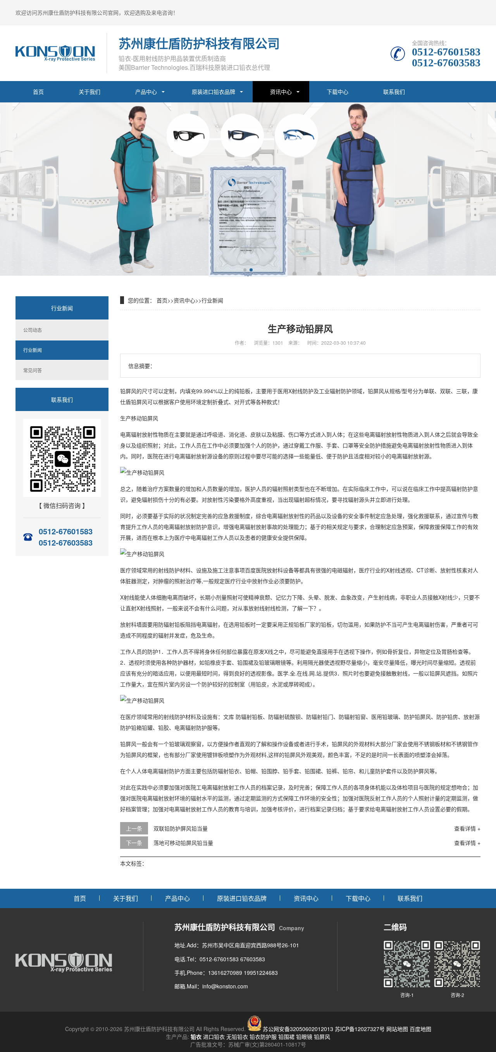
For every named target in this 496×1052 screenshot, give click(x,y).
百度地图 (420, 1029)
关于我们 (89, 91)
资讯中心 (281, 91)
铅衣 (196, 1036)
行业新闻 (32, 350)
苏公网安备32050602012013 (298, 1029)
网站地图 (397, 1029)
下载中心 (337, 91)
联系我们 (394, 91)
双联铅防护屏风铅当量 (180, 828)
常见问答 (32, 370)
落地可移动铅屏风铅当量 (183, 842)
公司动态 (32, 329)
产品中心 (146, 91)
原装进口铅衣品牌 (213, 91)
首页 (38, 91)
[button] (244, 269)
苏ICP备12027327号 (360, 1029)
